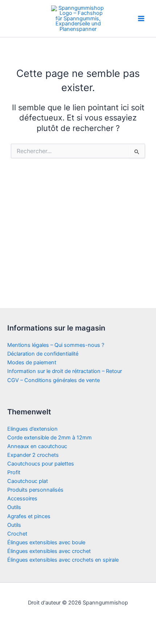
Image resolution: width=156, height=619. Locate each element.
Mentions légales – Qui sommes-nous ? (55, 345)
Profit (13, 472)
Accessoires (22, 498)
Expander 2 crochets (33, 455)
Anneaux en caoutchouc (37, 446)
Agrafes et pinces (28, 516)
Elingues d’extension (32, 429)
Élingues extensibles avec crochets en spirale (63, 560)
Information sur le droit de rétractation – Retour (64, 371)
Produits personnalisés (35, 490)
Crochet (17, 533)
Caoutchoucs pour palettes (40, 463)
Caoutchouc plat (27, 481)
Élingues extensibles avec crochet (49, 551)
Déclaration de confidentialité (42, 354)
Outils (14, 507)
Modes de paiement (31, 362)
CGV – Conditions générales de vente (53, 380)
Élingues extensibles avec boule (46, 542)
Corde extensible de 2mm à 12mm (49, 437)
